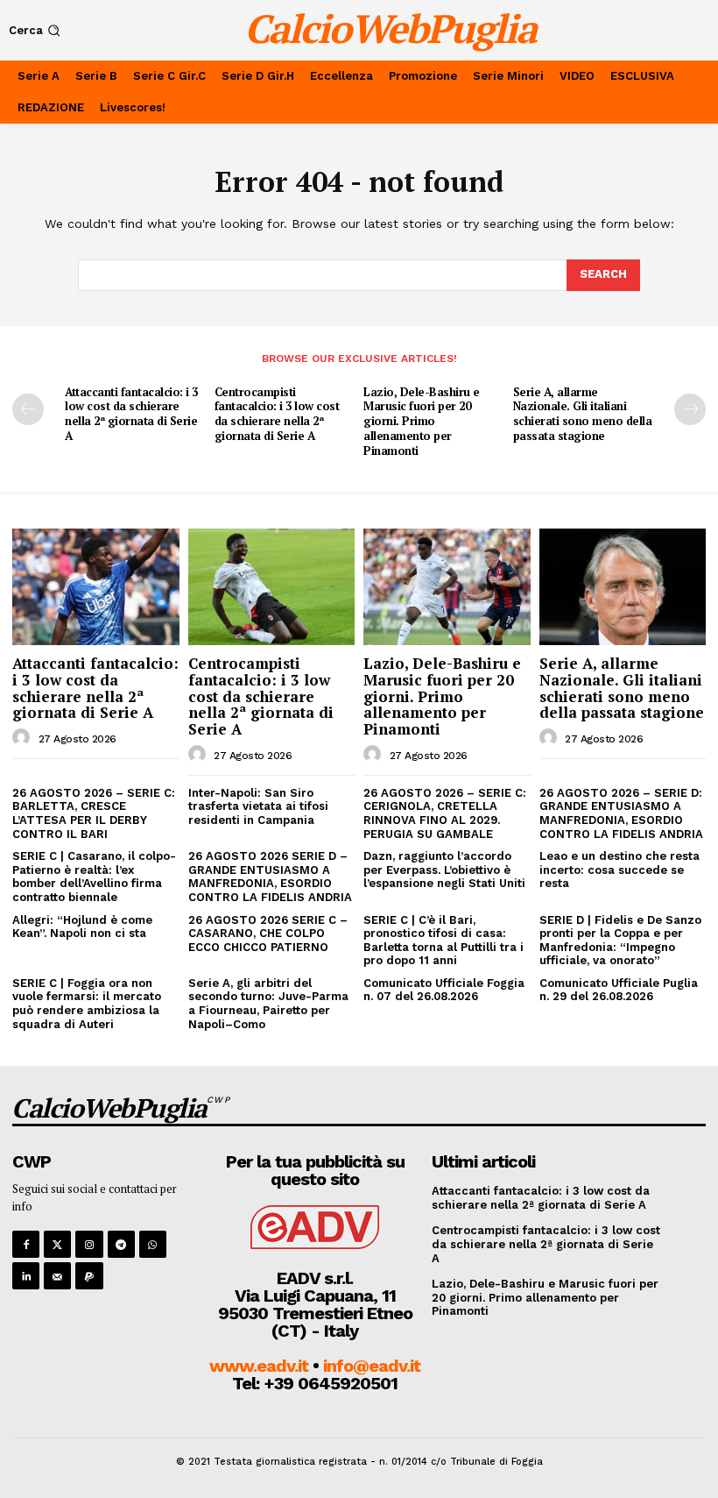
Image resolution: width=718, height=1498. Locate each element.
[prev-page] (28, 409)
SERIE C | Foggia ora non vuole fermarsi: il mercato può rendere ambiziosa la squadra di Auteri (86, 1003)
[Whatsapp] (152, 1244)
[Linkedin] (25, 1275)
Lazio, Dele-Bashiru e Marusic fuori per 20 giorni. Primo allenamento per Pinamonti (421, 421)
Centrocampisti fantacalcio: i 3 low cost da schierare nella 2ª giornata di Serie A (277, 414)
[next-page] (690, 409)
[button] (36, 30)
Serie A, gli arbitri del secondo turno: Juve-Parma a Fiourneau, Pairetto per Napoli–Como (268, 1003)
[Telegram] (121, 1244)
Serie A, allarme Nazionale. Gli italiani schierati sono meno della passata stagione (582, 414)
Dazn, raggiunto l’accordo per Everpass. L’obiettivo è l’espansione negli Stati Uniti (444, 869)
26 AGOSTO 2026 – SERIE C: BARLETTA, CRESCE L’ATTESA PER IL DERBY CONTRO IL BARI (93, 813)
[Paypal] (88, 1275)
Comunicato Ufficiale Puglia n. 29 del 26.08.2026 (618, 990)
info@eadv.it (371, 1365)
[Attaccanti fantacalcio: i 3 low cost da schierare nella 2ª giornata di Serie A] (96, 587)
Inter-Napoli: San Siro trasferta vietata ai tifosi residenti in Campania (258, 806)
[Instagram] (88, 1244)
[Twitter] (57, 1244)
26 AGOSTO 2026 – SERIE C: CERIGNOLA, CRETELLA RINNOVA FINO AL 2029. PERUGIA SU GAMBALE (444, 813)
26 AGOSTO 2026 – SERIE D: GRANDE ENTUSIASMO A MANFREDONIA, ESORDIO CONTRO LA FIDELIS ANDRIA (621, 813)
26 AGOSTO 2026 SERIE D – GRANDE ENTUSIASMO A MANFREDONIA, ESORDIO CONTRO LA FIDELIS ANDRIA (270, 876)
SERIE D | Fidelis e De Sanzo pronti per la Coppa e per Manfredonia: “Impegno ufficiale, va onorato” (620, 940)
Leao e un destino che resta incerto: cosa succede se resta (619, 869)
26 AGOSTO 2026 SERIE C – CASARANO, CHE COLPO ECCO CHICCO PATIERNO (268, 933)
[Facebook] (25, 1244)
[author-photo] (23, 738)
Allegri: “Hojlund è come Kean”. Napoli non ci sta (82, 927)
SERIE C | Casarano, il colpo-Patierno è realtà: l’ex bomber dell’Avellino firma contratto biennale (94, 876)
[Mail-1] (57, 1275)
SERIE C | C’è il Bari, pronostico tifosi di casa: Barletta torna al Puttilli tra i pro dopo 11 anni (443, 940)
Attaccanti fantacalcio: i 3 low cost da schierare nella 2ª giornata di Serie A (131, 414)
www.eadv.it (258, 1365)
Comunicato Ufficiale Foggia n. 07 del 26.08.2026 (443, 990)
